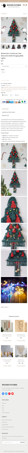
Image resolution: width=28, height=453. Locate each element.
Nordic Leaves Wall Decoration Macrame (7, 335)
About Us (4, 403)
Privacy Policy (5, 429)
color (2, 69)
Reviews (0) (5, 115)
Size (2, 63)
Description (5, 109)
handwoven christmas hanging (19, 89)
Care (3, 410)
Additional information (8, 112)
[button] (5, 80)
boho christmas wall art (21, 87)
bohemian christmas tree (9, 87)
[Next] (24, 30)
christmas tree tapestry (6, 89)
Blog (3, 408)
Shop (3, 405)
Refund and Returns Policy (8, 427)
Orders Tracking (5, 412)
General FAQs (5, 424)
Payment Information (7, 420)
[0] (23, 5)
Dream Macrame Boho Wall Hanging (21, 335)
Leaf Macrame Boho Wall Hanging (7, 360)
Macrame (8, 85)
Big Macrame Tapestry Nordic (21, 360)
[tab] (14, 109)
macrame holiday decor (6, 91)
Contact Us (4, 422)
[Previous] (3, 30)
